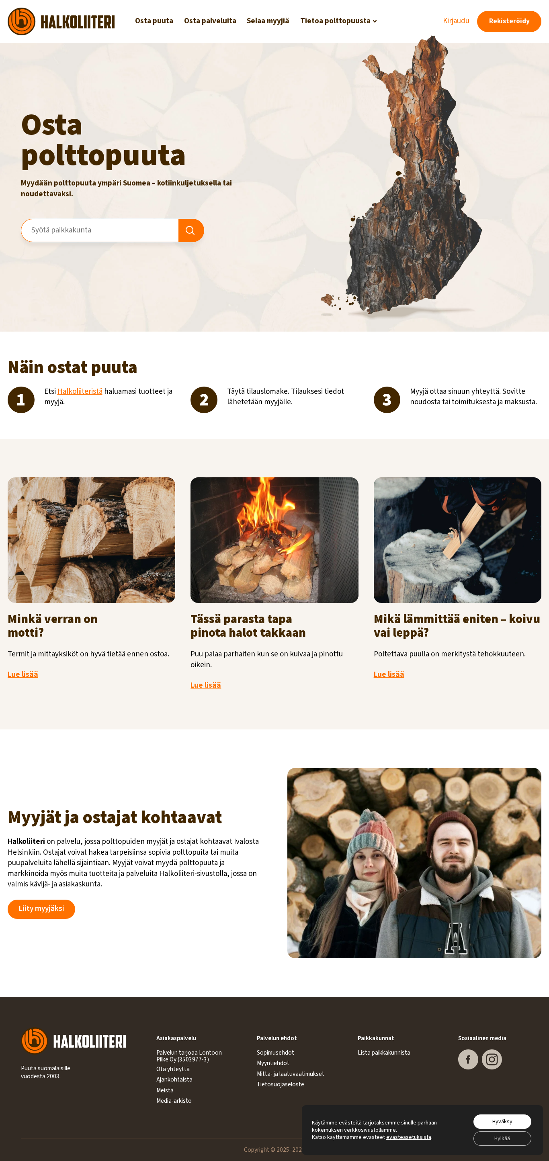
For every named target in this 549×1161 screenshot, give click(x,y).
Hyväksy (502, 1122)
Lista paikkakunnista (384, 1052)
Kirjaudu (456, 21)
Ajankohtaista (174, 1079)
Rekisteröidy (509, 21)
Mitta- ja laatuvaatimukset (290, 1073)
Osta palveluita (210, 21)
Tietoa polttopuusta (335, 21)
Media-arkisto (174, 1100)
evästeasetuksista (408, 1137)
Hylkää (502, 1139)
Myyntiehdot (273, 1063)
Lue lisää (23, 674)
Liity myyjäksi (41, 908)
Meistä (165, 1090)
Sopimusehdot (275, 1052)
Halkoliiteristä (79, 391)
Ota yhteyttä (173, 1069)
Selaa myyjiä (268, 21)
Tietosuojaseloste (280, 1084)
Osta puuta (154, 21)
